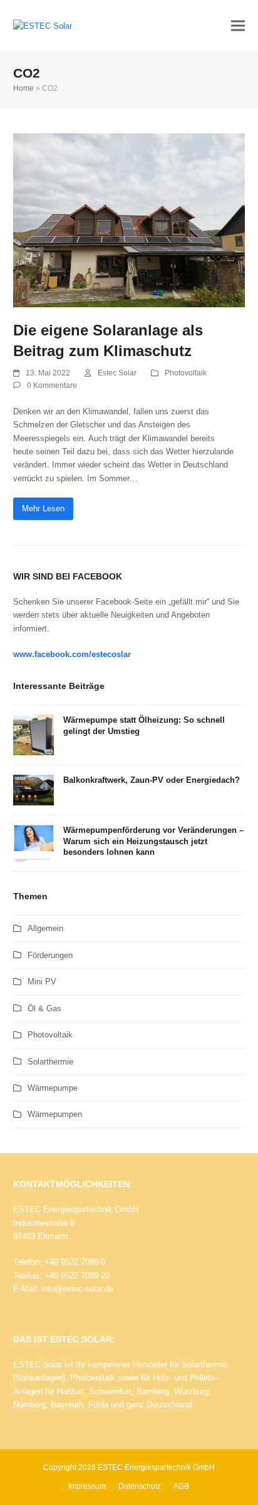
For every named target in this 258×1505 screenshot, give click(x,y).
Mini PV (42, 981)
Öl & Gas (44, 1008)
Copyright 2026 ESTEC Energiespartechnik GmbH (129, 1467)
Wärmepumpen (55, 1114)
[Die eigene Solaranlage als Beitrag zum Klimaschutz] (129, 219)
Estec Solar (117, 373)
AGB (181, 1486)
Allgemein (45, 928)
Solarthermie (50, 1061)
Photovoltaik (186, 373)
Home (23, 88)
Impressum (87, 1486)
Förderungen (50, 955)
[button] (238, 26)
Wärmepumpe (53, 1088)
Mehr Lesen (43, 508)
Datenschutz (139, 1486)
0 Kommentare (52, 385)
